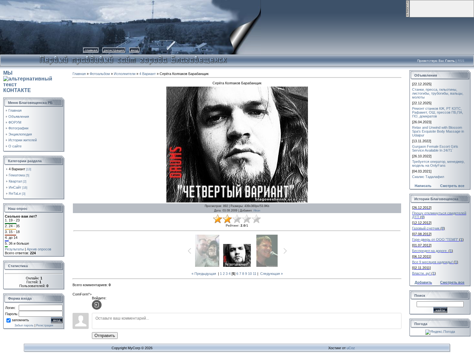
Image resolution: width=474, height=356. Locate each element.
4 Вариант (17, 169)
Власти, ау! (421, 273)
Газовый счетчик (425, 228)
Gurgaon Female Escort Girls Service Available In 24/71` (435, 148)
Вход (134, 50)
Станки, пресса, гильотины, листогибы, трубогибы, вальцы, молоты (437, 93)
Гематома (17, 175)
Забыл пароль (24, 325)
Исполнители (124, 74)
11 (254, 274)
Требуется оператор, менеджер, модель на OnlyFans (438, 163)
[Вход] (97, 305)
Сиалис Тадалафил (428, 177)
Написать (423, 186)
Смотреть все (452, 186)
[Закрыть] (408, 16)
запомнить (20, 320)
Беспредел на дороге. (430, 251)
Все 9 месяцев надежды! (432, 262)
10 (250, 274)
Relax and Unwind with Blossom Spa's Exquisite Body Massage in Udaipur (438, 131)
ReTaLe (15, 193)
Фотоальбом (100, 74)
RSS (461, 60)
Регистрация (114, 50)
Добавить (423, 282)
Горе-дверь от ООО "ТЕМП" (435, 239)
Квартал (15, 181)
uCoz (351, 348)
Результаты (14, 249)
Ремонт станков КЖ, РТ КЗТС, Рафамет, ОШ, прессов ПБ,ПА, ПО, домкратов (437, 112)
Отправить (104, 335)
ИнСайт (15, 187)
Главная (91, 50)
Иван (256, 210)
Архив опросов (39, 249)
